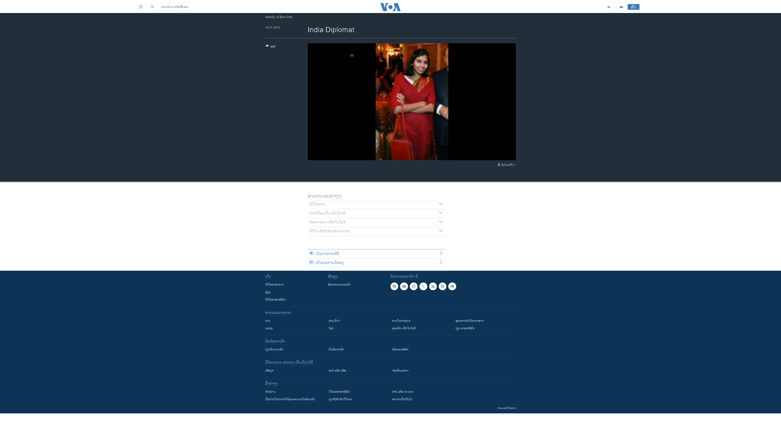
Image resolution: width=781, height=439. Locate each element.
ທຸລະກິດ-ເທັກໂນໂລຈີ (404, 328)
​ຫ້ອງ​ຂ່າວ (270, 392)
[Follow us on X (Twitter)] (423, 286)
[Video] (621, 7)
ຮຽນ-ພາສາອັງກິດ (465, 328)
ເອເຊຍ (269, 328)
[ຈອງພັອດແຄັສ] (452, 286)
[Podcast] (442, 286)
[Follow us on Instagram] (414, 286)
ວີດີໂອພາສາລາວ (274, 285)
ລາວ (267, 321)
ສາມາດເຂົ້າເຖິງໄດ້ (402, 399)
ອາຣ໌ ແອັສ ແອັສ (337, 370)
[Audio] (609, 7)
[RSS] (433, 286)
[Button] (270, 47)
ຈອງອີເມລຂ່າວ (400, 370)
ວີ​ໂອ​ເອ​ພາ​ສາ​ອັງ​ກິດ (339, 392)
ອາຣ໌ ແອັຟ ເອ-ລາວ (402, 392)
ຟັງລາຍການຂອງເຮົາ (339, 285)
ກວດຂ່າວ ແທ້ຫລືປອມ (175, 7)
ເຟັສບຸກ (269, 370)
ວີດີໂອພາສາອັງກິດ (275, 300)
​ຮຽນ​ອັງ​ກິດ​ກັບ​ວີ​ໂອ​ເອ (340, 399)
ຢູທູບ (268, 292)
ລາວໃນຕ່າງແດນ (401, 321)
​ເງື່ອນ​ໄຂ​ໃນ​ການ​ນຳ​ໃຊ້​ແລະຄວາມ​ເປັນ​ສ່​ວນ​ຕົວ (290, 399)
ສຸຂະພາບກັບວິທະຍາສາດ (470, 321)
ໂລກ (331, 328)
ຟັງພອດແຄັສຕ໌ (400, 349)
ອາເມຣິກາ (334, 321)
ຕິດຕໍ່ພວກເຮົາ (336, 349)
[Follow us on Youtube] (404, 286)
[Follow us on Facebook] (394, 286)
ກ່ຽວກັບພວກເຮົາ (274, 349)
